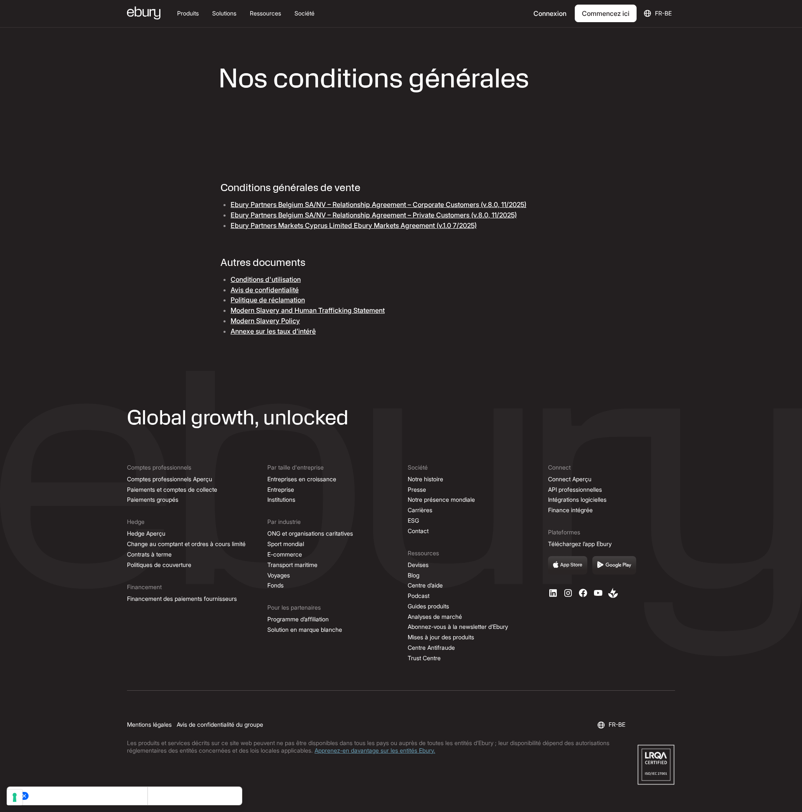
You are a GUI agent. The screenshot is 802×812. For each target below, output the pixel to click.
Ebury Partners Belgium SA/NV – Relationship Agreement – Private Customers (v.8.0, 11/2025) (374, 215)
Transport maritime (292, 564)
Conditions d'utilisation (266, 279)
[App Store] (567, 565)
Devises (418, 564)
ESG (413, 520)
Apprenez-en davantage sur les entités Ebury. (375, 750)
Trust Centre (424, 657)
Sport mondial (285, 543)
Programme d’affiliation (298, 619)
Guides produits (428, 606)
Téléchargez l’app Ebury (580, 543)
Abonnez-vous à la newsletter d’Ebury (458, 626)
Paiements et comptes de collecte (172, 489)
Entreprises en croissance (301, 479)
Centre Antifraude (431, 647)
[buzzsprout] (613, 593)
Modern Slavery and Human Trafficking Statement (308, 310)
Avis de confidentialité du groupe (220, 724)
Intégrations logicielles (577, 499)
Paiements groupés (152, 499)
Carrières (420, 509)
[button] (188, 13)
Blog (413, 575)
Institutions (281, 499)
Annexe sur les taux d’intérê (273, 331)
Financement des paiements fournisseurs (182, 598)
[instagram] (568, 593)
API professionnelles (575, 489)
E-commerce (284, 554)
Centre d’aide (425, 585)
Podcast (418, 595)
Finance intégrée (570, 509)
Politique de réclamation (268, 300)
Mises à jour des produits (441, 637)
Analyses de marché (435, 616)
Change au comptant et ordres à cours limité (186, 543)
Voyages (278, 575)
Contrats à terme (149, 554)
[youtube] (598, 593)
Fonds (275, 585)
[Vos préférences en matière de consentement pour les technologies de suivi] (15, 797)
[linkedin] (553, 593)
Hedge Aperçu (146, 533)
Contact (418, 530)
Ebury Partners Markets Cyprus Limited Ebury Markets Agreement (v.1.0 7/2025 (354, 225)
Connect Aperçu (569, 479)
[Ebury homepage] (143, 13)
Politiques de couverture (159, 564)
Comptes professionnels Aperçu (169, 479)
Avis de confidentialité (265, 290)
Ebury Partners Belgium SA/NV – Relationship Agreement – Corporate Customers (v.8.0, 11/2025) (378, 204)
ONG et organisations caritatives (310, 533)
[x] (583, 593)
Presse (417, 489)
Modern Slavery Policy (265, 321)
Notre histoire (425, 479)
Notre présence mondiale (441, 499)
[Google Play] (614, 565)
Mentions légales (149, 724)
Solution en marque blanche (304, 629)
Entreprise (280, 489)
